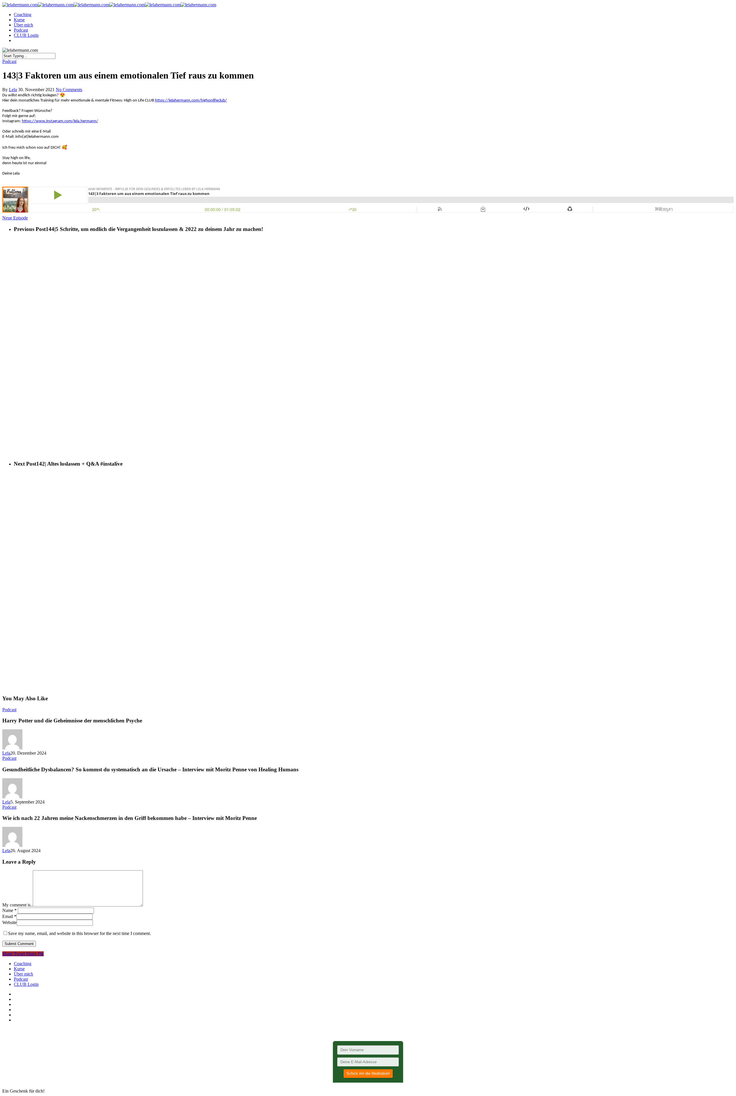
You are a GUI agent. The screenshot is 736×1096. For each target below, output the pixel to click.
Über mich (23, 24)
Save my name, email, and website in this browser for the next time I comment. (79, 933)
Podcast (21, 30)
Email (9, 916)
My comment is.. (17, 904)
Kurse (19, 19)
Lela (13, 89)
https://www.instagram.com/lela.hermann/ (60, 121)
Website (9, 922)
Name (9, 910)
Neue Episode (15, 217)
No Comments (69, 89)
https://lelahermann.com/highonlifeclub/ (191, 100)
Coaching (22, 14)
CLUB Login (26, 35)
